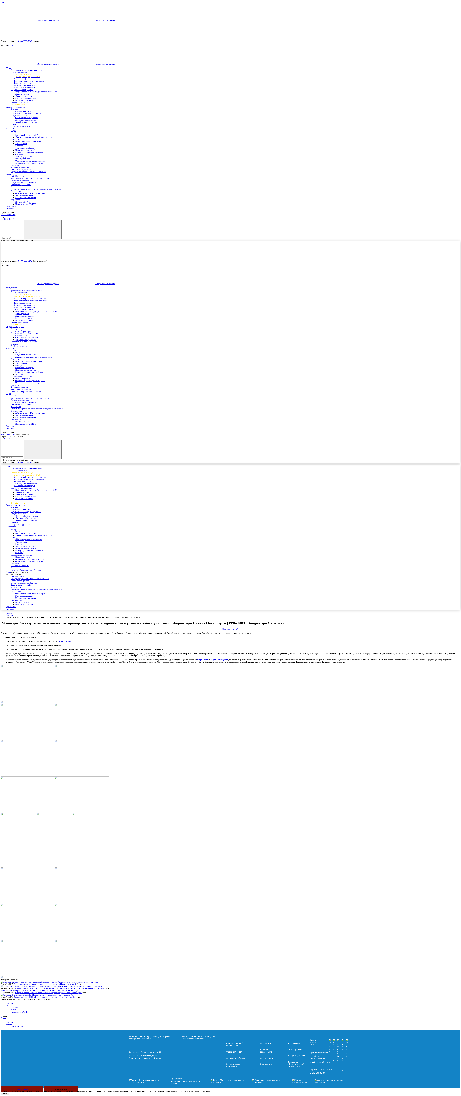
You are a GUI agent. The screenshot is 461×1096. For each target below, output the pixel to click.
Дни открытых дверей (24, 96)
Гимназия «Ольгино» (24, 100)
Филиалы (19, 154)
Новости (9, 615)
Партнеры (15, 165)
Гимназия (10, 208)
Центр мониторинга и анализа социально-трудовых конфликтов (37, 189)
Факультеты (265, 1043)
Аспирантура (16, 187)
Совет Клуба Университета (26, 118)
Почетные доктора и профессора (28, 141)
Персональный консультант (22, 1089)
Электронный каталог (24, 195)
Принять (5, 1094)
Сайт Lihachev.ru (17, 176)
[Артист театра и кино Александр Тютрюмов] (19, 866)
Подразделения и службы (25, 150)
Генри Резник (203, 660)
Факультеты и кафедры (24, 148)
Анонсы (14, 1010)
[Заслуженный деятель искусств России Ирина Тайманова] (28, 812)
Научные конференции (20, 180)
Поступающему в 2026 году (22, 74)
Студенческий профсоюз (21, 111)
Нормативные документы (21, 157)
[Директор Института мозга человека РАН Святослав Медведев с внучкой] (82, 775)
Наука (8, 174)
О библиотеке (16, 191)
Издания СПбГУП (22, 202)
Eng (2, 2)
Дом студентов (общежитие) (25, 85)
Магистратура (266, 1058)
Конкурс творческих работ (26, 98)
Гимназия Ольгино (296, 1055)
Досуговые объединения (25, 120)
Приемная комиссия (19, 72)
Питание (14, 124)
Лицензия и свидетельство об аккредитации (33, 137)
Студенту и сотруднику (15, 107)
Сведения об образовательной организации (28, 172)
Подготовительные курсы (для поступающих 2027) (36, 92)
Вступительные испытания (233, 1065)
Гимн (17, 133)
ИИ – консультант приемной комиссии (17, 240)
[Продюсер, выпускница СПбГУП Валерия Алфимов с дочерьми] (82, 902)
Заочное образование (19, 103)
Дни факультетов (22, 94)
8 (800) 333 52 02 (8, 215)
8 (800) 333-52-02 (25, 41)
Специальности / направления (234, 1044)
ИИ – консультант (61, 1089)
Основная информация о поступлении (30, 79)
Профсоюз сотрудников (20, 126)
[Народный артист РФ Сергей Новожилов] (91, 866)
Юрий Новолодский (219, 660)
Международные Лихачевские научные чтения (30, 178)
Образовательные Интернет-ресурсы (30, 193)
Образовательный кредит (24, 87)
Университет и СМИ (19, 1012)
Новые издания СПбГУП (25, 204)
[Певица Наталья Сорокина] (82, 975)
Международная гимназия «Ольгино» (30, 152)
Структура (15, 139)
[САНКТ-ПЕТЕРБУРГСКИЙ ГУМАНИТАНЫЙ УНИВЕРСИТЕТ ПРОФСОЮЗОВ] (177, 1038)
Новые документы (22, 159)
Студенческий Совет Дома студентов (26, 113)
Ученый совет (21, 144)
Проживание (11, 206)
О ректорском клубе (230, 629)
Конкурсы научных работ (21, 185)
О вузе (13, 131)
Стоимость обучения (236, 1058)
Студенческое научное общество (24, 182)
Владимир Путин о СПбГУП (27, 135)
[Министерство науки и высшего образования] (248, 1081)
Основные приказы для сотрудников (30, 161)
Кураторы (15, 109)
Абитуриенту (11, 68)
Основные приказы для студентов (29, 163)
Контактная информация (21, 170)
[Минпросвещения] (320, 1081)
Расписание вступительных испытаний (30, 81)
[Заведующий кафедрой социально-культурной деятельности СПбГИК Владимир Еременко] (82, 812)
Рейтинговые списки (22, 83)
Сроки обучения (234, 1052)
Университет (11, 128)
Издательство (16, 200)
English (11, 45)
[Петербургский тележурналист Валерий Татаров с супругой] (82, 700)
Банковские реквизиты (20, 167)
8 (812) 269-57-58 (8, 219)
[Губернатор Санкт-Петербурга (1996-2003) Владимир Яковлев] (28, 739)
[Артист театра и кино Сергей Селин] (55, 866)
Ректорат (19, 146)
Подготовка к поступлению (22, 90)
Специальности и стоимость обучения (26, 70)
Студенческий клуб (19, 116)
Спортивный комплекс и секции (24, 122)
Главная (9, 613)
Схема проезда (294, 1049)
